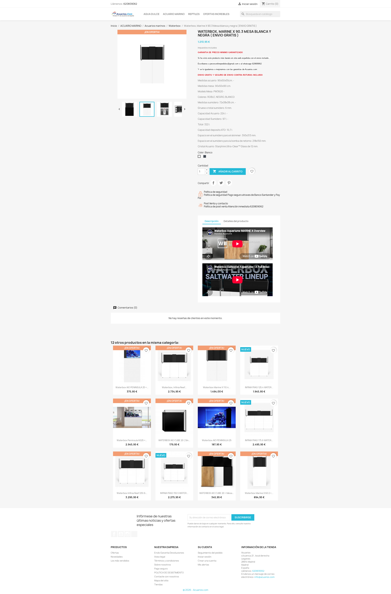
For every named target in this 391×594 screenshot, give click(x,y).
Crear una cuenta (207, 560)
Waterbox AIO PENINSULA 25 (216, 440)
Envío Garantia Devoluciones (169, 552)
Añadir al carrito (228, 171)
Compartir (213, 183)
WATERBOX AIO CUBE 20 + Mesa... (216, 493)
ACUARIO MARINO (174, 14)
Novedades (117, 556)
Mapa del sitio (161, 580)
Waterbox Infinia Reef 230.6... (132, 493)
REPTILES (194, 14)
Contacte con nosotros (166, 576)
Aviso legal (159, 556)
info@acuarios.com (264, 577)
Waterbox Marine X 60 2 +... (259, 493)
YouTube (121, 534)
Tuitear (221, 183)
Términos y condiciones (166, 560)
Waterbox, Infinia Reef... (174, 387)
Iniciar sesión (204, 556)
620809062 (130, 3)
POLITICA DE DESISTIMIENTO (169, 572)
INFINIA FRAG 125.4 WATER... (259, 387)
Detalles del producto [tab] (236, 221)
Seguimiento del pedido (210, 552)
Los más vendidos (120, 560)
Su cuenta (205, 547)
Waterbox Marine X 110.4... (216, 387)
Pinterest (229, 183)
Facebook (114, 534)
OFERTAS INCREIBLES (216, 14)
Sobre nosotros (162, 564)
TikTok (134, 534)
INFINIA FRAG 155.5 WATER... (174, 493)
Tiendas (158, 584)
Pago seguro (161, 568)
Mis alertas (203, 564)
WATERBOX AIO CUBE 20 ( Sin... (174, 440)
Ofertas (115, 552)
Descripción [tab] (212, 221)
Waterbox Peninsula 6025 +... (132, 440)
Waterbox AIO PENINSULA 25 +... (131, 387)
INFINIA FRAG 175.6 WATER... (259, 440)
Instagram (127, 534)
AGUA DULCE (151, 14)
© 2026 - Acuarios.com (195, 590)
